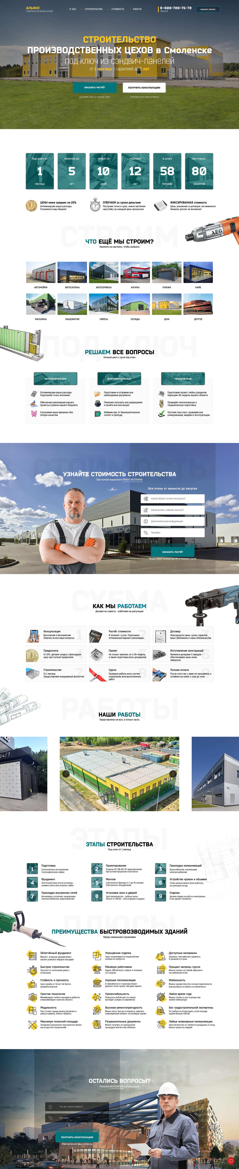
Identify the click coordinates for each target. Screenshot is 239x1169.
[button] (94, 88)
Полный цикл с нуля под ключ (119, 357)
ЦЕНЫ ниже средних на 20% (58, 202)
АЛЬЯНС (33, 8)
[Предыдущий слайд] (66, 774)
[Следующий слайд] (173, 774)
